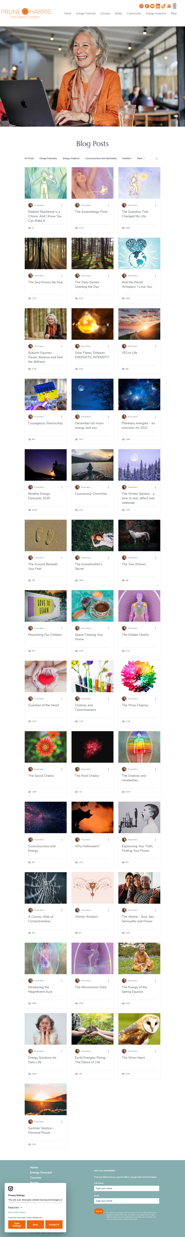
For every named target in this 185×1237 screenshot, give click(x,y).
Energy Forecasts (48, 158)
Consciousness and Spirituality (101, 158)
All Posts (29, 158)
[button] (156, 158)
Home (34, 1167)
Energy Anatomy (71, 158)
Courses (35, 1178)
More (139, 158)
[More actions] (62, 205)
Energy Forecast (41, 1172)
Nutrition (126, 158)
